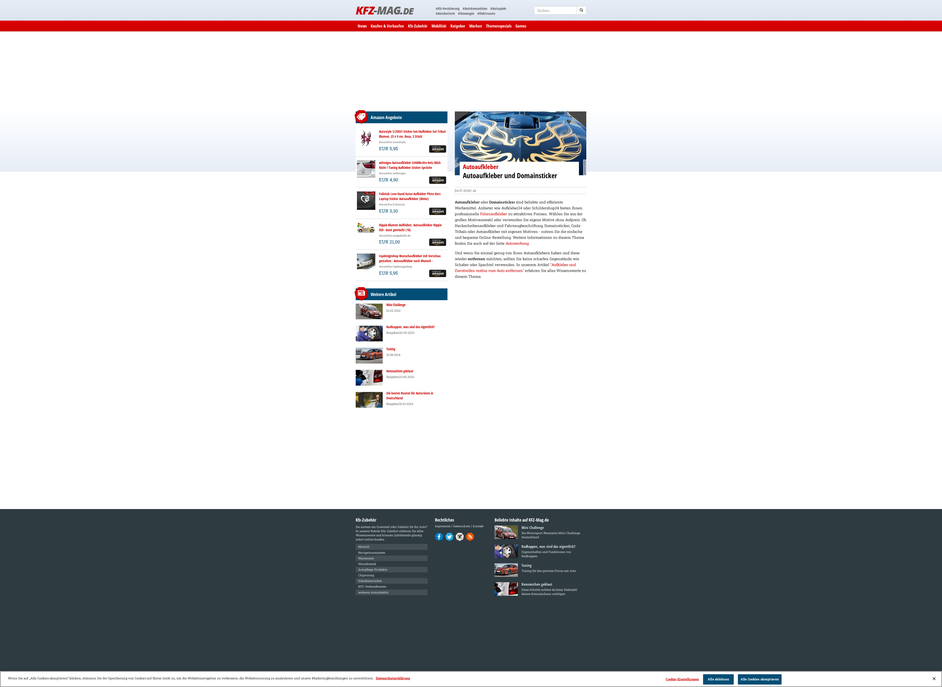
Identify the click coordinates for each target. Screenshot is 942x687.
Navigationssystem (371, 552)
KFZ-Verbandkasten (372, 586)
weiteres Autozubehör (373, 592)
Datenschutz (461, 526)
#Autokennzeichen (475, 8)
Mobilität (439, 26)
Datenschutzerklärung (393, 678)
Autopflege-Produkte (372, 569)
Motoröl (363, 547)
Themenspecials (498, 26)
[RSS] (470, 536)
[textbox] (560, 10)
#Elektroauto (486, 13)
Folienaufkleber (493, 213)
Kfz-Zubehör (418, 26)
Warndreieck (367, 564)
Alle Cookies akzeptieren (760, 679)
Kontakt (478, 526)
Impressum (442, 526)
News (362, 26)
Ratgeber (457, 26)
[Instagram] (460, 536)
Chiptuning (366, 575)
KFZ (384, 10)
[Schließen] (934, 678)
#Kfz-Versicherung (447, 8)
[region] (471, 679)
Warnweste (366, 558)
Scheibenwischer (370, 581)
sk (474, 190)
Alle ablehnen (718, 679)
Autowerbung (517, 243)
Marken (475, 26)
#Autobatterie (445, 13)
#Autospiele (498, 8)
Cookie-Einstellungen (682, 679)
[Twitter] (449, 536)
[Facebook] (439, 536)
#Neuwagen (466, 13)
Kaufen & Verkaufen (387, 26)
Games (520, 26)
